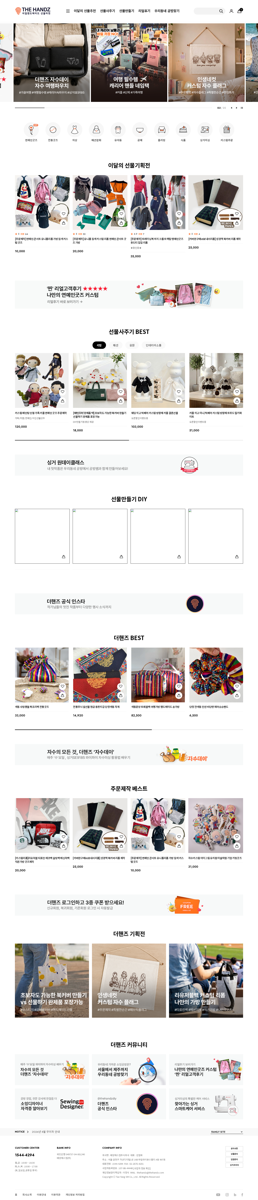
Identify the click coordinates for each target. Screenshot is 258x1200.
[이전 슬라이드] (231, 108)
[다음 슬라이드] (236, 108)
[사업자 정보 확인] (142, 1168)
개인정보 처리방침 (75, 1194)
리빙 (99, 345)
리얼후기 (144, 11)
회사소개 (27, 1194)
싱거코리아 (234, 1165)
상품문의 (234, 1154)
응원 (132, 345)
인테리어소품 (153, 345)
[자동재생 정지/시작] (242, 108)
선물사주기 (107, 11)
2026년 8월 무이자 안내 (46, 1132)
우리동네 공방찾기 (166, 11)
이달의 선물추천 (85, 11)
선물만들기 (126, 11)
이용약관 (55, 1194)
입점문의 (234, 1159)
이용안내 (41, 1194)
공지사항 (234, 1148)
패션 (115, 345)
